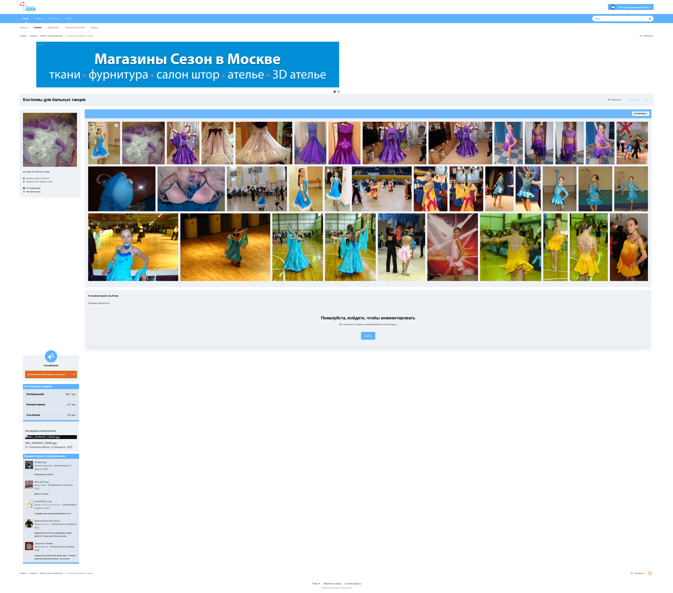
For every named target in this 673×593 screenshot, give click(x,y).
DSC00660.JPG (458, 204)
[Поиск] (650, 18)
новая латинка (436, 274)
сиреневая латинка (597, 157)
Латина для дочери (621, 274)
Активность (54, 19)
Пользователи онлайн (75, 27)
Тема (315, 583)
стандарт (358, 204)
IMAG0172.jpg (563, 157)
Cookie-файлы (353, 583)
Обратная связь (332, 583)
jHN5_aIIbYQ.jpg (42, 482)
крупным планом (98, 274)
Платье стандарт (282, 274)
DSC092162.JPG (489, 274)
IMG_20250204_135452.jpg (41, 442)
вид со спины (587, 204)
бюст (92, 204)
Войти (368, 335)
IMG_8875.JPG (625, 157)
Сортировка (640, 114)
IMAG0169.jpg (502, 157)
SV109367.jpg (40, 462)
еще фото (94, 157)
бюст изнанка (165, 204)
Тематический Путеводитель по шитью (46, 374)
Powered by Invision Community (336, 588)
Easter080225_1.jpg (43, 501)
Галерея (37, 27)
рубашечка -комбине (44, 543)
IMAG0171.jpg (533, 157)
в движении (493, 204)
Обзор (26, 19)
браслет (295, 204)
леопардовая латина (626, 204)
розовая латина (387, 274)
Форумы (23, 27)
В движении (188, 274)
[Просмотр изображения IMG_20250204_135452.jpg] (51, 437)
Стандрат (331, 274)
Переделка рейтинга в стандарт (139, 157)
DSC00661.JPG (422, 204)
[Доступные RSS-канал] (650, 573)
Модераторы (53, 27)
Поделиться (615, 100)
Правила (39, 19)
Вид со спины (235, 204)
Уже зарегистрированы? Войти (634, 7)
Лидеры (94, 27)
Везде (638, 18)
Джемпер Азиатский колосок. (47, 521)
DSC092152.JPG (552, 274)
